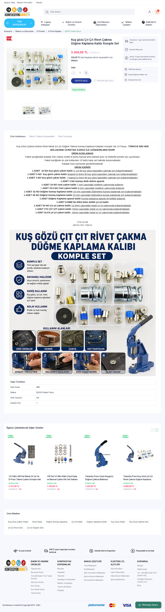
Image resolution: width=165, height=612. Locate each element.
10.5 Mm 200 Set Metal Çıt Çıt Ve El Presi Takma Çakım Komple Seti (25, 478)
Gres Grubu (35, 586)
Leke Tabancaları (118, 572)
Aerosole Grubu (37, 572)
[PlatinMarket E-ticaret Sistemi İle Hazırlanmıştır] (96, 605)
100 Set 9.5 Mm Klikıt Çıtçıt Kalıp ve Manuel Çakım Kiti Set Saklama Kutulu (63, 478)
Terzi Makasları (90, 566)
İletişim (140, 566)
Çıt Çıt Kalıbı (77, 522)
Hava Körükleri (116, 569)
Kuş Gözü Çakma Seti (138, 522)
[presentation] (152, 430)
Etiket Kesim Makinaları (120, 576)
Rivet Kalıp (37, 522)
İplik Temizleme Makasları (94, 573)
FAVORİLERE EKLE (105, 81)
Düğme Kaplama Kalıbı (97, 522)
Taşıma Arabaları (64, 587)
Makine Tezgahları (64, 583)
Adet (73, 67)
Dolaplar (60, 590)
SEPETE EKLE (81, 81)
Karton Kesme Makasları (94, 576)
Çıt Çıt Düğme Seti (35, 528)
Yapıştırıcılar (36, 569)
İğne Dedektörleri (118, 579)
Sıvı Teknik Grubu (38, 589)
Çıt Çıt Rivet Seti (15, 528)
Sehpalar (61, 572)
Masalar (60, 569)
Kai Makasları (89, 569)
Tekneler (60, 576)
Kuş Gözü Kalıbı (118, 522)
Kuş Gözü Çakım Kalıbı (18, 522)
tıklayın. (74, 60)
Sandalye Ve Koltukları (66, 579)
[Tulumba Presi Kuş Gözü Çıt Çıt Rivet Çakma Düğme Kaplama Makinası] (139, 454)
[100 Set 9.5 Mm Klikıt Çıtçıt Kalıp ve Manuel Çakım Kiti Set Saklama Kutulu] (63, 454)
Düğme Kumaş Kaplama (56, 522)
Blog (139, 585)
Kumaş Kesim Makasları (93, 580)
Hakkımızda (142, 569)
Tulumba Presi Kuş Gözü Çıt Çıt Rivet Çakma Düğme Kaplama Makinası (138, 478)
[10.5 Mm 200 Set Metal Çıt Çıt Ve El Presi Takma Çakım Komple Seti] (25, 454)
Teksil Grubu (36, 593)
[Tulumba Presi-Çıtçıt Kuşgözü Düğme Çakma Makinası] (101, 454)
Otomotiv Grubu (37, 582)
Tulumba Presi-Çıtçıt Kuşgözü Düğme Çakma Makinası (99, 478)
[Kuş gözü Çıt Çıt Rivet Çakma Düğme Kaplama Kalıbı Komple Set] (37, 69)
